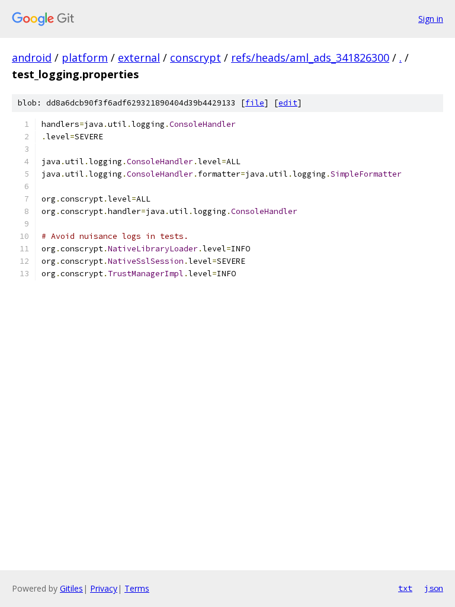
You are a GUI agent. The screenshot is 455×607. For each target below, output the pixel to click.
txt (405, 588)
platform (85, 57)
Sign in (430, 18)
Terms (136, 588)
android (32, 57)
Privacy (103, 588)
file (254, 103)
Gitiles (71, 588)
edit (287, 103)
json (433, 588)
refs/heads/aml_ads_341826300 (310, 57)
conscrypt (195, 57)
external (139, 57)
